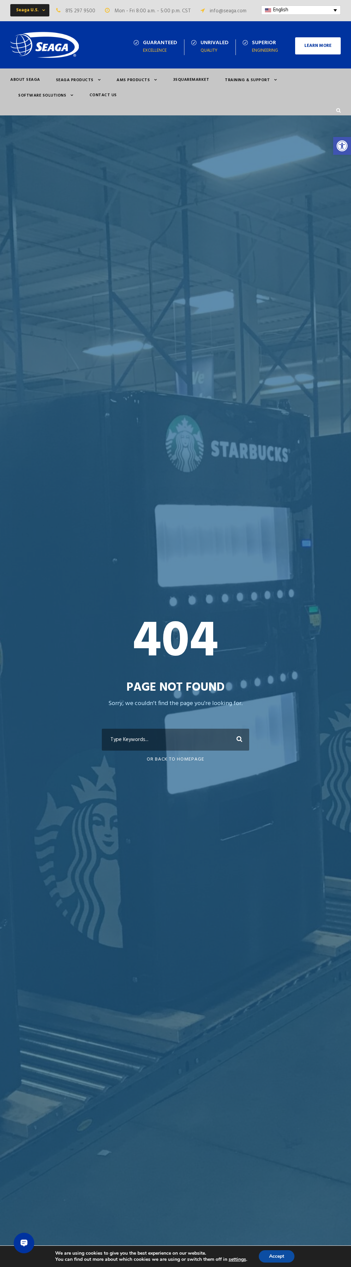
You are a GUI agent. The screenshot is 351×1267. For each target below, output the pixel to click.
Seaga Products (75, 80)
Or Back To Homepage (175, 759)
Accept (276, 1256)
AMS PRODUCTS (133, 80)
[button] (342, 146)
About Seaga (25, 79)
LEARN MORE (317, 45)
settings (237, 1259)
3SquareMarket (191, 79)
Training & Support (247, 80)
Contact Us (103, 95)
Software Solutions (42, 95)
